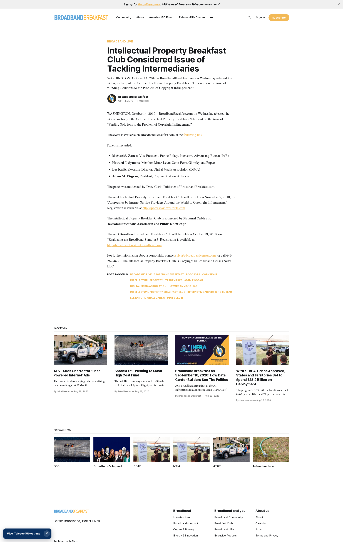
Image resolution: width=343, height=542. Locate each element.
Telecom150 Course (192, 17)
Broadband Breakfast (133, 96)
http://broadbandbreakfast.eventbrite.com (134, 245)
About (140, 17)
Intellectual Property (146, 280)
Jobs (258, 529)
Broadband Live (120, 41)
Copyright (209, 274)
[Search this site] (249, 17)
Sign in (260, 17)
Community (123, 17)
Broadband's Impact (185, 523)
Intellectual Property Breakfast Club (157, 291)
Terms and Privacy (266, 535)
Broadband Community (228, 517)
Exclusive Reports (225, 535)
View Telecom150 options (23, 533)
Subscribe (279, 17)
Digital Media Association (148, 286)
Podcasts (193, 274)
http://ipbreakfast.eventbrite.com (164, 208)
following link (192, 134)
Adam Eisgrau (193, 280)
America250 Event (161, 17)
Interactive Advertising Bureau (209, 291)
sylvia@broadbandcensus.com (195, 255)
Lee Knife (136, 297)
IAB (195, 286)
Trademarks (173, 280)
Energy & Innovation (185, 535)
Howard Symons (179, 286)
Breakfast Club (223, 523)
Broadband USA (224, 529)
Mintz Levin (175, 297)
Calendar (260, 523)
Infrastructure (181, 517)
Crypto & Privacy (183, 529)
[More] (211, 17)
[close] (339, 4)
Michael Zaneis (154, 297)
